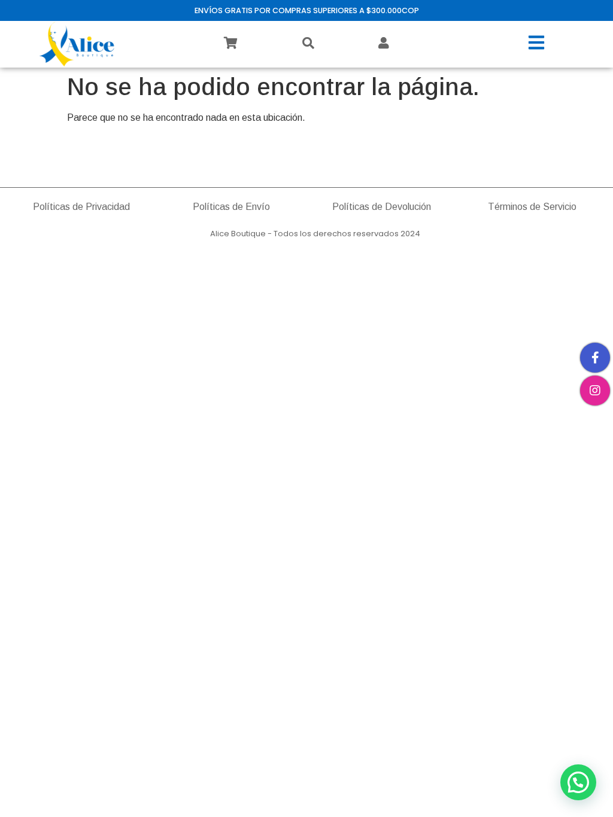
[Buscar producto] (308, 43)
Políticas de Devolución (381, 207)
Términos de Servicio (532, 207)
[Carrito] (231, 43)
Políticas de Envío (231, 207)
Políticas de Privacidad (81, 207)
